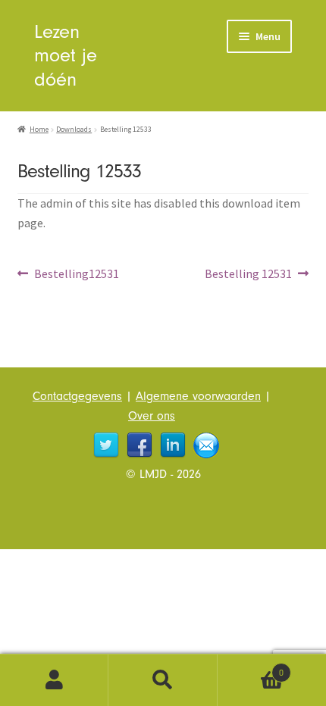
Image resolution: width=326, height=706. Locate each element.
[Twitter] (106, 445)
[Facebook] (139, 445)
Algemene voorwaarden (198, 396)
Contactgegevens (77, 396)
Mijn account (54, 680)
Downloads (74, 129)
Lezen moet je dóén (65, 55)
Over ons (151, 416)
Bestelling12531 (76, 274)
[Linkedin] (173, 445)
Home (39, 129)
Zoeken (162, 680)
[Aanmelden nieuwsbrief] (206, 445)
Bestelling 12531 (248, 274)
